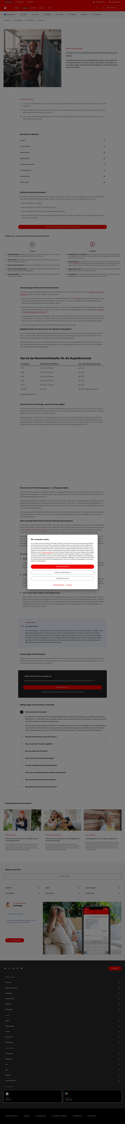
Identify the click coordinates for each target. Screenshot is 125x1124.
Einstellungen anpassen (62, 578)
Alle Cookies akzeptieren (62, 566)
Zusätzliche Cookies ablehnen (62, 572)
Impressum (69, 585)
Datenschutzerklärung (47, 552)
